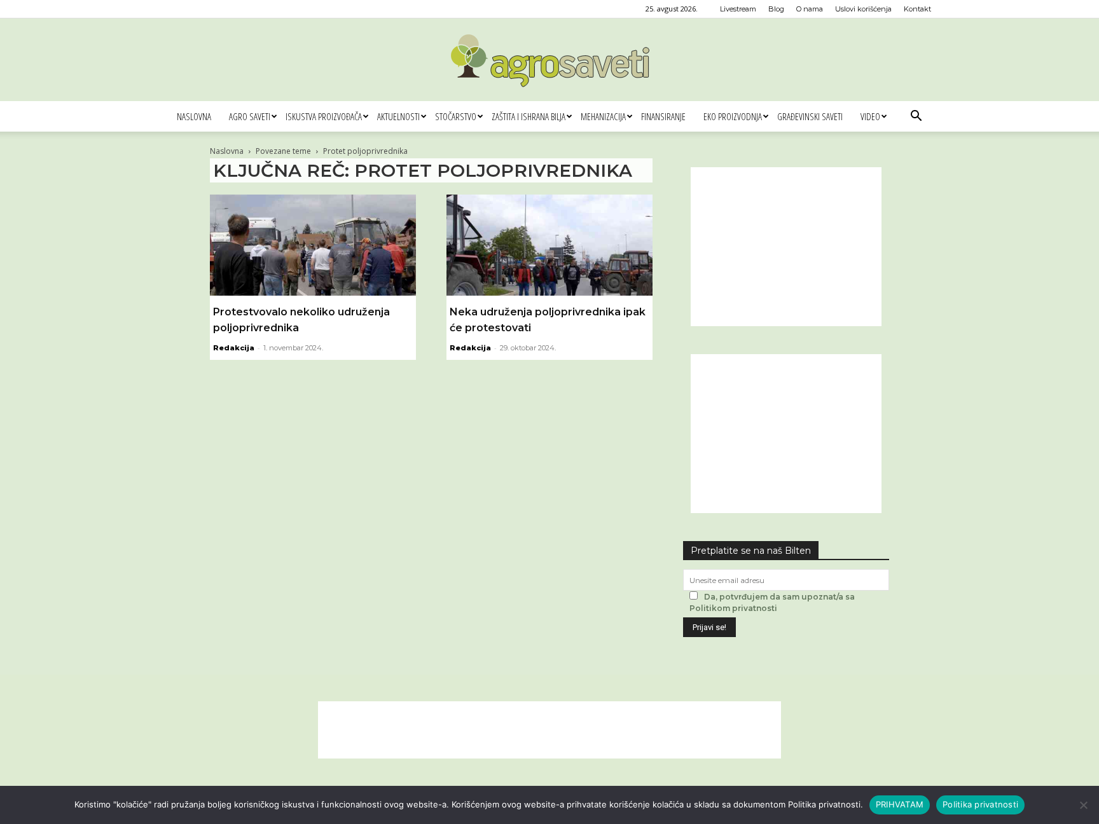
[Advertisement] (786, 246)
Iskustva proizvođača (324, 116)
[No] (1083, 805)
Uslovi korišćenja (863, 8)
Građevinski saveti (810, 116)
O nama (809, 8)
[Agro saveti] (549, 60)
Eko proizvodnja (732, 116)
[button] (916, 117)
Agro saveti (249, 116)
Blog (776, 8)
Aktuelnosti (398, 116)
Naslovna (194, 116)
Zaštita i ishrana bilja (528, 116)
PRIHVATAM (899, 804)
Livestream (738, 8)
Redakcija (233, 347)
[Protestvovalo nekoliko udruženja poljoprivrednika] (313, 245)
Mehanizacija (603, 116)
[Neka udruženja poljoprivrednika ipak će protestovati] (549, 245)
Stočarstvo (455, 116)
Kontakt (917, 8)
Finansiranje (663, 116)
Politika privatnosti (980, 804)
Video (870, 116)
